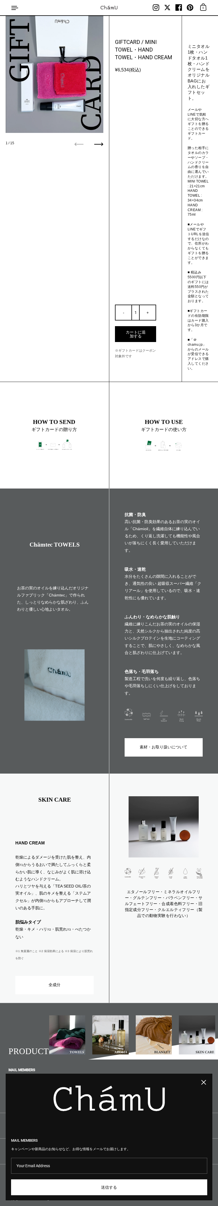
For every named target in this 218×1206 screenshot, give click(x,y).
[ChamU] (109, 7)
